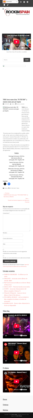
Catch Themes (19, 415)
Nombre (5, 233)
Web (4, 244)
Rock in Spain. (14, 414)
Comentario (6, 213)
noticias (13, 104)
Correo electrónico (7, 238)
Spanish (9, 1)
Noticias (6, 188)
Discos (5, 399)
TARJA (17, 188)
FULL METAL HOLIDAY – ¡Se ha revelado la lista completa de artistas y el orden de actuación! (16, 299)
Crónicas (5, 404)
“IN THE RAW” (13, 188)
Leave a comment (20, 104)
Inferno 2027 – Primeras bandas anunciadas (17, 287)
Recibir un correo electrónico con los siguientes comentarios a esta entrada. (15, 252)
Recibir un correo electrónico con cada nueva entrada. (16, 258)
